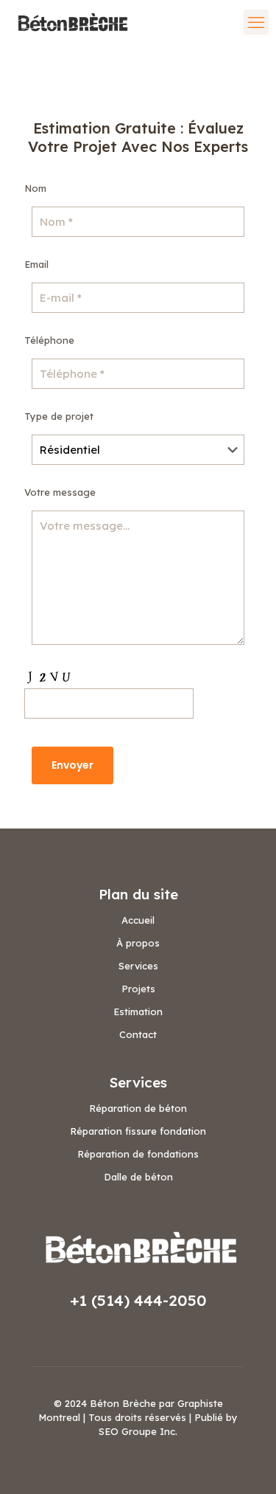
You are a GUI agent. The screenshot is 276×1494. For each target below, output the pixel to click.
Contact (138, 1034)
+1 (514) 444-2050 (138, 1300)
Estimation (138, 1011)
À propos (138, 943)
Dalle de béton (138, 1177)
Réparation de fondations (138, 1154)
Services (138, 966)
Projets (138, 989)
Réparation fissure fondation (138, 1131)
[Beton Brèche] (71, 22)
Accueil (138, 920)
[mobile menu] (256, 22)
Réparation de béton (138, 1108)
